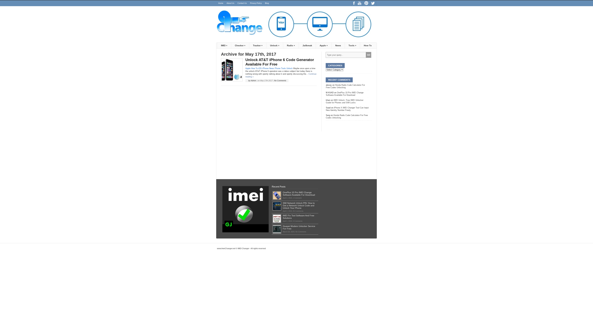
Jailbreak (307, 45)
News (338, 45)
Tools (352, 45)
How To (368, 45)
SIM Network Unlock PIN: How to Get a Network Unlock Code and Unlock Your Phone (299, 205)
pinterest (366, 3)
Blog (267, 3)
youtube (359, 3)
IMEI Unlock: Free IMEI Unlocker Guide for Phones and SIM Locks (344, 101)
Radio (291, 45)
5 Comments (298, 221)
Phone (277, 68)
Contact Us (242, 3)
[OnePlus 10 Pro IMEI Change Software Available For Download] (277, 192)
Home (220, 3)
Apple (324, 45)
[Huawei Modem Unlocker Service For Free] (277, 226)
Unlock (274, 45)
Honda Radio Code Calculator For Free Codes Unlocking (345, 86)
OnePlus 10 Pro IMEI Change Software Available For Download (345, 93)
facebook (354, 3)
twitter (373, 3)
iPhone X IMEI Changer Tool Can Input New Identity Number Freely (347, 109)
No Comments (280, 81)
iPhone (265, 68)
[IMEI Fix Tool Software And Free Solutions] (277, 215)
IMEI (224, 45)
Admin (253, 81)
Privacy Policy (256, 3)
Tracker (258, 45)
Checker (240, 45)
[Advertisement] (269, 108)
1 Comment (297, 198)
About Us (230, 3)
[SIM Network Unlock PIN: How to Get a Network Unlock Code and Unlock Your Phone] (277, 203)
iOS (260, 68)
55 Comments (298, 211)
